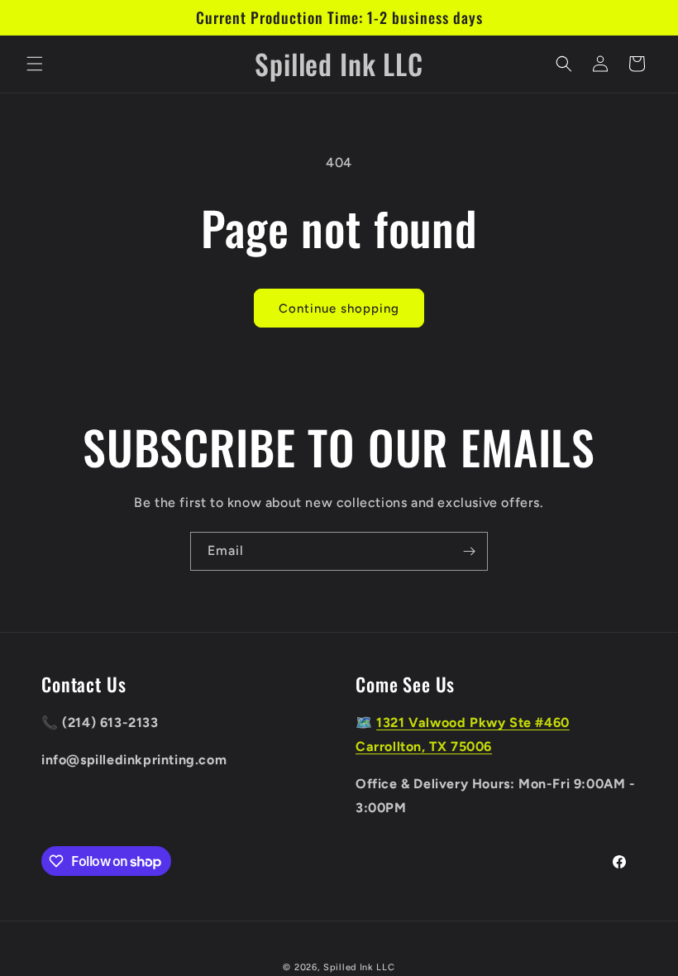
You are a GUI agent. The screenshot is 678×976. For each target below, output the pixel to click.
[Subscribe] (469, 551)
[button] (35, 63)
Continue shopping (339, 308)
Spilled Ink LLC (359, 967)
